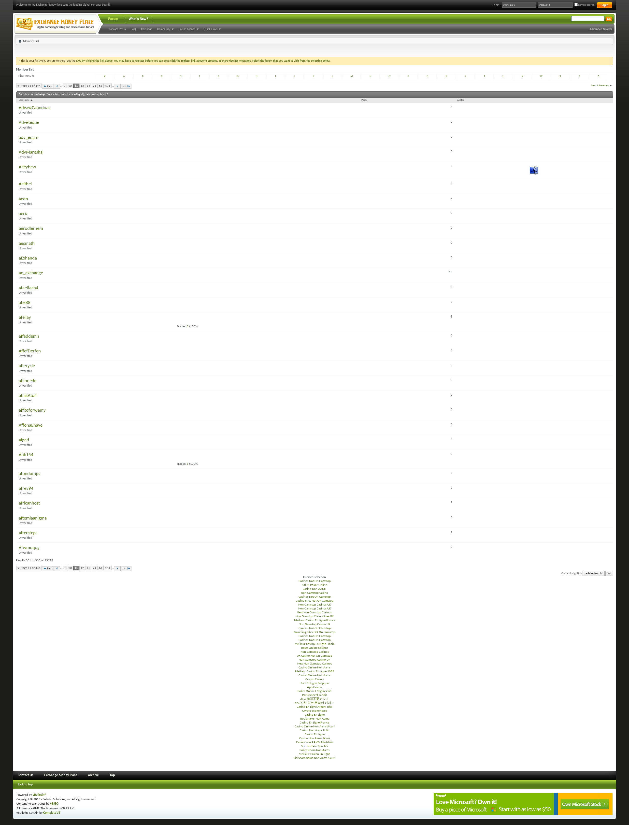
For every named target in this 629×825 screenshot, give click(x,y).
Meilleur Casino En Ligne (314, 754)
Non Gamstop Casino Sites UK (315, 616)
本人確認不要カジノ (314, 699)
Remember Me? (586, 5)
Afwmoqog (29, 548)
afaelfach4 (28, 288)
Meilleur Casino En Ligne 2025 (314, 671)
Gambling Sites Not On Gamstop (314, 632)
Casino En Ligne (315, 714)
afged (24, 440)
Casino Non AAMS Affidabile (314, 742)
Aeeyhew (27, 167)
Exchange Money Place (60, 775)
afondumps (29, 474)
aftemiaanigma (33, 518)
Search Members (600, 85)
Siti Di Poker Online (314, 585)
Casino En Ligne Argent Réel (314, 707)
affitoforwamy (32, 410)
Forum (113, 19)
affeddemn (29, 336)
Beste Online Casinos (314, 648)
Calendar (146, 29)
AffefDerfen (30, 351)
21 (94, 85)
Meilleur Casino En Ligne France (314, 620)
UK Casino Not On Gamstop (314, 655)
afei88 (24, 303)
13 (88, 85)
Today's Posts (117, 29)
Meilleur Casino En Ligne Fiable (314, 644)
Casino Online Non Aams (314, 667)
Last (124, 86)
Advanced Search (600, 29)
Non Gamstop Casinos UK (314, 604)
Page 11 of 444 (31, 85)
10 (70, 85)
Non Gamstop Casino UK (314, 624)
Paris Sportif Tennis (314, 695)
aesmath (27, 243)
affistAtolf (28, 395)
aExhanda (28, 258)
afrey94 (26, 488)
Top (609, 573)
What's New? (138, 19)
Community (164, 29)
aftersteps (28, 533)
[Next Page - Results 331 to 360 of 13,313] (117, 86)
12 (82, 85)
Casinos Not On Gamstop (315, 581)
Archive (93, 775)
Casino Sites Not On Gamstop (314, 600)
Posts (364, 100)
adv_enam (28, 137)
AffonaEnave (31, 425)
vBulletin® (39, 794)
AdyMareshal (31, 152)
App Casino (314, 687)
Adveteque (29, 122)
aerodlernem (31, 228)
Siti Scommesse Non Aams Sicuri (314, 758)
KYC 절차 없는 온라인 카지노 (314, 703)
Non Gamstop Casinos (314, 651)
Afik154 (26, 455)
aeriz (23, 214)
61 (100, 85)
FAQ (133, 29)
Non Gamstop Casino (314, 592)
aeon (23, 199)
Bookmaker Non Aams (314, 718)
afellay (25, 317)
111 (107, 85)
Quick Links (210, 29)
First (50, 86)
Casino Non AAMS (314, 589)
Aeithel (25, 184)
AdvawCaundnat (34, 108)
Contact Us (25, 775)
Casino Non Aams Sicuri (314, 738)
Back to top (25, 784)
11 (76, 85)
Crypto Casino (314, 679)
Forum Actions (187, 29)
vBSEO (54, 803)
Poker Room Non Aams (314, 750)
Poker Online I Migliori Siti (314, 691)
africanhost (29, 503)
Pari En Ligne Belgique (314, 683)
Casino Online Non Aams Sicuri (315, 726)
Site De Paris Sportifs (314, 746)
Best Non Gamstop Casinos (314, 612)
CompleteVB (51, 812)
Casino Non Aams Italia (314, 730)
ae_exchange (31, 273)
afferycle (27, 366)
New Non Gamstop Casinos (314, 663)
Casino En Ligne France (314, 722)
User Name (24, 100)
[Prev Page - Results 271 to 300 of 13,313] (57, 86)
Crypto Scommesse (314, 710)
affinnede (27, 381)
